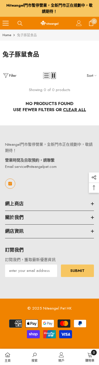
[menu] (6, 23)
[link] (34, 357)
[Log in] (79, 23)
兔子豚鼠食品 (27, 35)
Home (7, 35)
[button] (46, 75)
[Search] (20, 23)
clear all (74, 110)
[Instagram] (10, 184)
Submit (77, 270)
